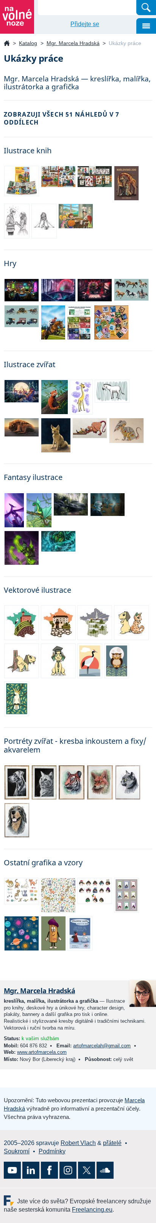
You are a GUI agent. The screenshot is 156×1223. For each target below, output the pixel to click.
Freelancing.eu (10, 1200)
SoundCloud (105, 1170)
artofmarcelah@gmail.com (102, 1046)
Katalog (28, 43)
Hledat (146, 7)
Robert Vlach (78, 1143)
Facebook (49, 1170)
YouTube (12, 1170)
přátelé (112, 1143)
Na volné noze (7, 43)
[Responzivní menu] (146, 26)
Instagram (67, 1170)
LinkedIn (30, 1170)
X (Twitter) (86, 1170)
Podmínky (52, 1151)
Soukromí (17, 1151)
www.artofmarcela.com (42, 1052)
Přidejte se (84, 24)
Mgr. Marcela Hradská (73, 43)
